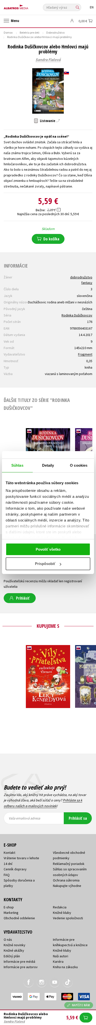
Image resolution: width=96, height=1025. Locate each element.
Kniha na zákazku (65, 967)
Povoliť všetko (48, 549)
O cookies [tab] (78, 465)
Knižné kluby (62, 912)
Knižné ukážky (14, 950)
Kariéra (58, 961)
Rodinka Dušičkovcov (77, 315)
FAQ (7, 875)
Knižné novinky (14, 945)
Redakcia (59, 907)
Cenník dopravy (15, 869)
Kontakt (9, 852)
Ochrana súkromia (66, 880)
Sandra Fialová (48, 60)
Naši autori (60, 956)
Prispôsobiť (45, 564)
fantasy (86, 282)
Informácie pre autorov (21, 967)
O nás (8, 939)
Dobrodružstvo (55, 32)
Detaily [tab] (48, 465)
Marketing (11, 912)
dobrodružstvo (81, 277)
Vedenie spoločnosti (68, 918)
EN (92, 7)
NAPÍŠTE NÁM (81, 1005)
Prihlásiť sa (78, 818)
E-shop (9, 907)
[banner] (26, 6)
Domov (8, 32)
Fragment (85, 354)
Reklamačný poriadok (68, 863)
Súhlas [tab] (17, 465)
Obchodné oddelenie (19, 918)
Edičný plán (12, 956)
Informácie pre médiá (19, 961)
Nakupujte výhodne (67, 885)
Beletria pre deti (29, 32)
